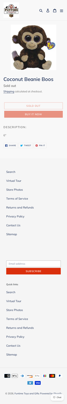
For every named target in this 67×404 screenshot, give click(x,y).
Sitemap (11, 234)
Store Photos (14, 189)
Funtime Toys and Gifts (26, 393)
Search (10, 172)
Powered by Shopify (51, 393)
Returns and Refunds (20, 207)
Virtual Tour (13, 181)
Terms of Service (17, 198)
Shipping (8, 91)
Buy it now (33, 114)
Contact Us (13, 225)
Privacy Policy (15, 216)
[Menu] (61, 10)
